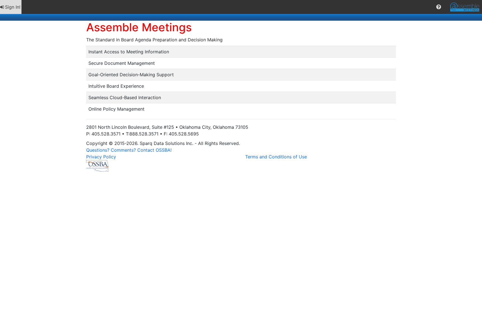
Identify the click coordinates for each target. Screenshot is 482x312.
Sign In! (12, 7)
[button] (438, 7)
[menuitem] (10, 7)
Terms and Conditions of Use (276, 156)
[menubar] (241, 7)
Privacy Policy (101, 156)
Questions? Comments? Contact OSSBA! (129, 150)
